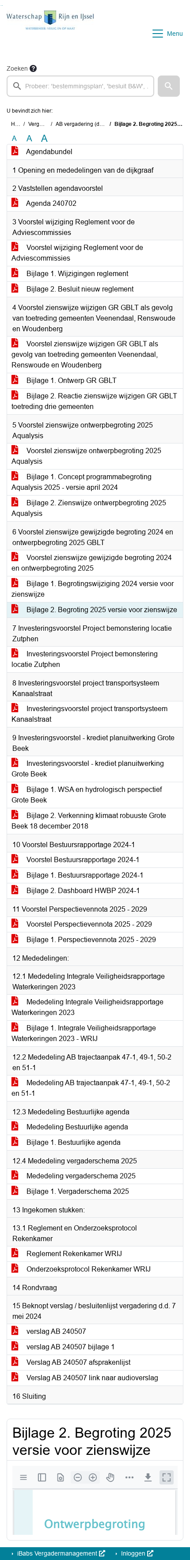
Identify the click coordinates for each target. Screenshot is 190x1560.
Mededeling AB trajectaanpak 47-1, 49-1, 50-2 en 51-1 (90, 1088)
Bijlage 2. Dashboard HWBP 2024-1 (82, 890)
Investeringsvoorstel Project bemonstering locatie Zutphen (84, 659)
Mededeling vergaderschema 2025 (80, 1176)
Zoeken (17, 68)
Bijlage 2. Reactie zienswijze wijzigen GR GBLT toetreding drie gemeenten (94, 401)
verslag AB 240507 (55, 1331)
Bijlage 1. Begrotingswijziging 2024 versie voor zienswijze (92, 589)
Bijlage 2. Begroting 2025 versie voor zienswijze (101, 609)
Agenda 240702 (50, 203)
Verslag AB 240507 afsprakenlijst (77, 1362)
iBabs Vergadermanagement (57, 1553)
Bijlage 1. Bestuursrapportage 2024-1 (84, 875)
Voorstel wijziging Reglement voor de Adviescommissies (77, 253)
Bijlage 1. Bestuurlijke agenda (73, 1142)
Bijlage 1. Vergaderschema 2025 (77, 1191)
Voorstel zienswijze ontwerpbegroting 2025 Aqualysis (86, 456)
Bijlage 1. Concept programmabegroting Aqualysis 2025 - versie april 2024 (81, 482)
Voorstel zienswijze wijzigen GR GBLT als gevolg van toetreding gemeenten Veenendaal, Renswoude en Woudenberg (84, 354)
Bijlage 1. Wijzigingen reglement (76, 273)
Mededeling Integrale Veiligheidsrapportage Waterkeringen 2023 (87, 1007)
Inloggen (133, 1553)
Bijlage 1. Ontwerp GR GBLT (71, 380)
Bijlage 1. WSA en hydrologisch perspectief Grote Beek (86, 795)
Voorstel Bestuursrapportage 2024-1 (82, 859)
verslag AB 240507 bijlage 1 (70, 1347)
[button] (169, 86)
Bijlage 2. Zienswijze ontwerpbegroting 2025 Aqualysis (88, 508)
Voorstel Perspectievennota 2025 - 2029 (88, 924)
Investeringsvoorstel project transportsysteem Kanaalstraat (89, 714)
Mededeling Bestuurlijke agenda (76, 1127)
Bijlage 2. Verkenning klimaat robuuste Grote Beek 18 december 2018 (88, 821)
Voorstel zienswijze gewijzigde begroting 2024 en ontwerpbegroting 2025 (91, 563)
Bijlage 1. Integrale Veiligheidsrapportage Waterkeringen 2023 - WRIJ (83, 1033)
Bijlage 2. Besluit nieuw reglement (79, 289)
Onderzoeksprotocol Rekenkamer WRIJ (88, 1269)
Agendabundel (48, 151)
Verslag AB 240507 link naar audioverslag (91, 1378)
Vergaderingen (46, 124)
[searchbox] (80, 86)
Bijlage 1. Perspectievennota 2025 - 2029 (90, 939)
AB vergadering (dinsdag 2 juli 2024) (100, 124)
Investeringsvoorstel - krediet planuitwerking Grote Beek (87, 769)
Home (18, 124)
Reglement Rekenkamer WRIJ (73, 1253)
